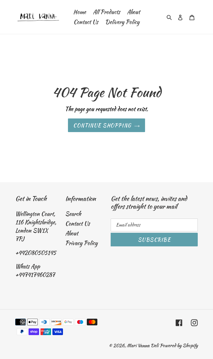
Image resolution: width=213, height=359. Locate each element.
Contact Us (77, 223)
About (71, 233)
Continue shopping (102, 125)
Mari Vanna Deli (142, 345)
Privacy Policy (81, 243)
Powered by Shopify (179, 345)
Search (73, 214)
